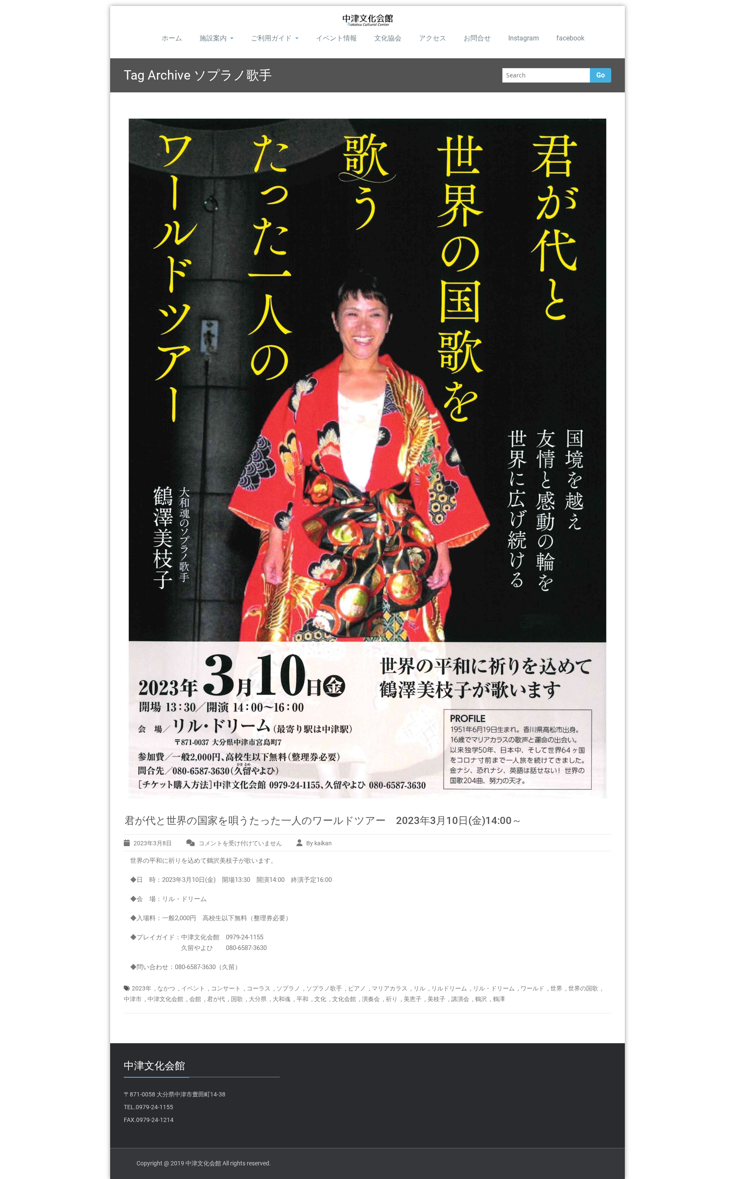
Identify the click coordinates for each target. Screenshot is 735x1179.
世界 (556, 988)
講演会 (460, 999)
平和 (302, 999)
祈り (392, 999)
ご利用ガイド (271, 38)
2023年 (141, 988)
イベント (193, 988)
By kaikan (319, 843)
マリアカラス (389, 988)
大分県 (258, 999)
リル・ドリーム (494, 988)
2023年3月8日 (153, 843)
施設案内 (213, 38)
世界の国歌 (583, 988)
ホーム (172, 38)
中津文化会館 (165, 999)
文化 (320, 999)
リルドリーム (449, 988)
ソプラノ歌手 (324, 988)
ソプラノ (288, 988)
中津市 (133, 999)
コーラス (259, 988)
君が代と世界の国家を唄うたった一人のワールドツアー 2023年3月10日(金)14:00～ (323, 821)
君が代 (216, 999)
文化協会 (388, 38)
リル (419, 988)
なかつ (166, 988)
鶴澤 (499, 999)
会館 (195, 999)
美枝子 (436, 999)
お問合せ (477, 38)
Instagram (523, 38)
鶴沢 (481, 999)
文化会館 (344, 999)
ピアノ (357, 988)
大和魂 (282, 999)
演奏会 (371, 999)
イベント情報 (336, 38)
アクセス (432, 38)
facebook (570, 38)
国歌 (237, 999)
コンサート (226, 988)
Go (600, 75)
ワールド (532, 988)
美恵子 (413, 999)
